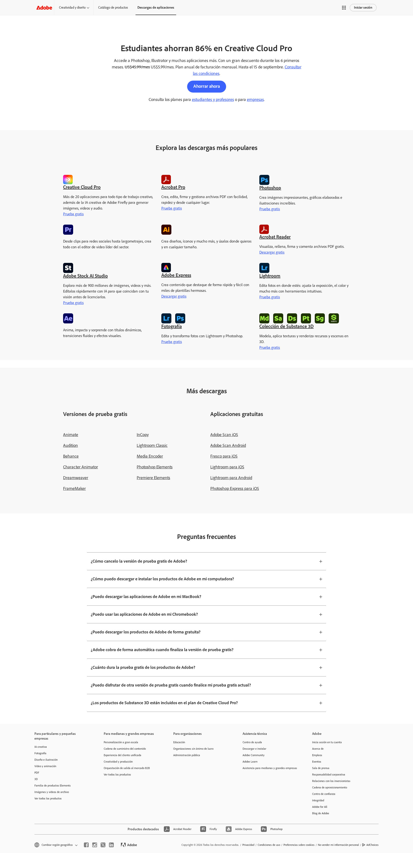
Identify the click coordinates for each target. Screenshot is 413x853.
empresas (255, 99)
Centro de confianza (323, 794)
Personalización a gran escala (121, 742)
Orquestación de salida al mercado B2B (127, 768)
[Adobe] (44, 7)
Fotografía (171, 326)
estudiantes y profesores (213, 99)
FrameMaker (74, 488)
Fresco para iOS (224, 456)
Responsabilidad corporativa (328, 774)
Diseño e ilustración (46, 759)
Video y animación (45, 766)
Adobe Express (176, 275)
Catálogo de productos (113, 8)
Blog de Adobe (320, 813)
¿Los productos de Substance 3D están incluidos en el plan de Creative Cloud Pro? (164, 702)
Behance (71, 456)
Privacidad (248, 845)
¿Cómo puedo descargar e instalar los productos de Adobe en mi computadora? (162, 579)
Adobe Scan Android (228, 445)
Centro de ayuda (252, 742)
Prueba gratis (73, 214)
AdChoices (372, 845)
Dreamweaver (75, 477)
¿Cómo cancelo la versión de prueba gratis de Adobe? (139, 561)
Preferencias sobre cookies (299, 845)
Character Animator (80, 467)
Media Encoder (150, 456)
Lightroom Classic (152, 445)
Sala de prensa (320, 768)
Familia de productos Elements (52, 785)
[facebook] (86, 844)
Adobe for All (319, 807)
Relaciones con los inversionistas (331, 781)
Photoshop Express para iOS (234, 488)
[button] (344, 7)
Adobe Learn (250, 761)
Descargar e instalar (254, 748)
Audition (70, 445)
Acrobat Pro (173, 187)
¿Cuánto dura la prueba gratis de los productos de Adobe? (143, 667)
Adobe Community (254, 755)
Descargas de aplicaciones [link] (155, 8)
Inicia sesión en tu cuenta (327, 742)
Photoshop (270, 188)
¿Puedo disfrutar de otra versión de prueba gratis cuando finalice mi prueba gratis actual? (171, 685)
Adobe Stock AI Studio (85, 276)
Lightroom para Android (231, 477)
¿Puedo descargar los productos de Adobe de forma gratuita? (146, 632)
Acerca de (318, 748)
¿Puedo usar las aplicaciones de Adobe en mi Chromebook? (144, 614)
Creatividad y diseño (72, 8)
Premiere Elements (153, 477)
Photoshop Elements (155, 467)
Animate (70, 434)
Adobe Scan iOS (224, 434)
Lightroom (269, 276)
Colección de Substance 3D (286, 326)
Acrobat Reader (275, 237)
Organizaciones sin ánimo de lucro (193, 748)
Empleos (317, 755)
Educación (179, 742)
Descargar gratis (271, 252)
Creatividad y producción (118, 761)
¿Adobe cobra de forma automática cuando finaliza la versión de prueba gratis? (162, 649)
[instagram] (94, 844)
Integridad (318, 800)
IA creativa (40, 746)
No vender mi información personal (338, 845)
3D (36, 779)
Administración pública (186, 755)
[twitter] (103, 844)
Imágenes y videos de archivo (51, 792)
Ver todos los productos (48, 798)
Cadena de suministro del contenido (125, 748)
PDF (36, 772)
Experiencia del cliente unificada (122, 755)
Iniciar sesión (363, 8)
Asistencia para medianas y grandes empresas (270, 768)
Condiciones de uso (269, 845)
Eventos (316, 761)
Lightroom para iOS (227, 467)
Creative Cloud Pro (82, 187)
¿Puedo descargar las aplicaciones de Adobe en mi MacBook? (146, 596)
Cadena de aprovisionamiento (329, 787)
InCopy (143, 434)
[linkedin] (111, 844)
